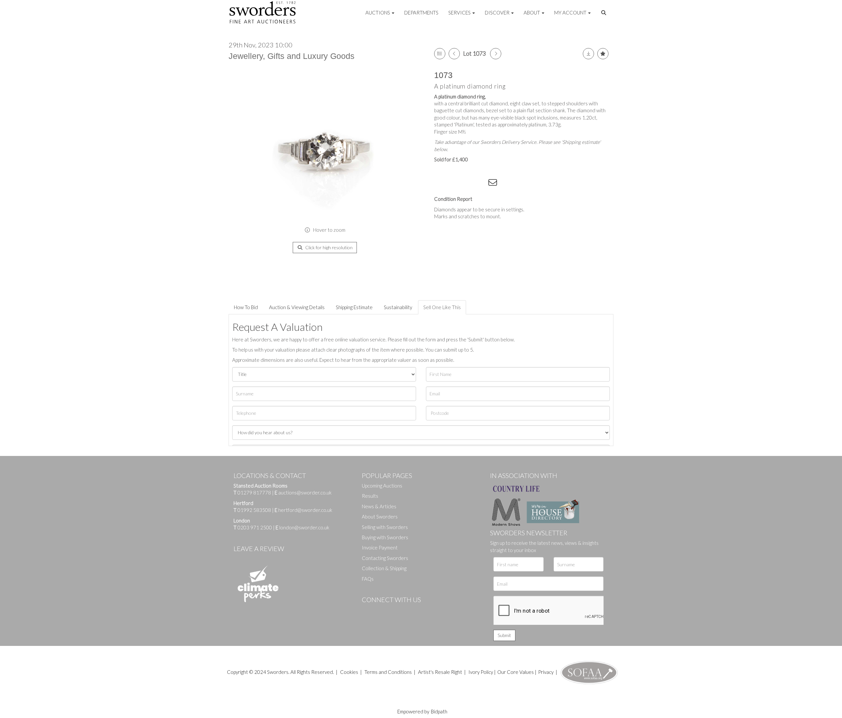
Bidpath (439, 711)
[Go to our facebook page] (368, 611)
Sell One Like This (442, 307)
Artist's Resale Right (440, 672)
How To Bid (246, 307)
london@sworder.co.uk (302, 527)
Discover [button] (497, 12)
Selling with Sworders (385, 527)
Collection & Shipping (384, 568)
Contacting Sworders (385, 558)
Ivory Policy (480, 672)
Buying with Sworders (385, 537)
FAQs (368, 579)
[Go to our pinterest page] (394, 611)
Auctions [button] (378, 12)
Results (370, 496)
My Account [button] (570, 12)
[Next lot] (495, 53)
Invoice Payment (380, 547)
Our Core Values (515, 672)
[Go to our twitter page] (381, 611)
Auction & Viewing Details (297, 307)
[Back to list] (439, 53)
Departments (421, 12)
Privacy (546, 672)
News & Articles (379, 506)
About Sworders (380, 516)
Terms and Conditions (388, 672)
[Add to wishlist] (602, 53)
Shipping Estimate (354, 307)
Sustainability (398, 307)
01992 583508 (254, 510)
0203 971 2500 (254, 527)
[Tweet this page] (454, 184)
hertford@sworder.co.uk (305, 510)
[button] (604, 13)
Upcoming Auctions (382, 486)
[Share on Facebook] (440, 184)
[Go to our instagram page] (480, 184)
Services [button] (460, 12)
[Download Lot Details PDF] (588, 53)
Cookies (349, 672)
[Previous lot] (454, 53)
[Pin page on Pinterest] (467, 184)
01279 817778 (254, 492)
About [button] (532, 12)
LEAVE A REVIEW (259, 548)
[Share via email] (493, 184)
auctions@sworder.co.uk (303, 492)
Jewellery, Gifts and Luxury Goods (292, 56)
